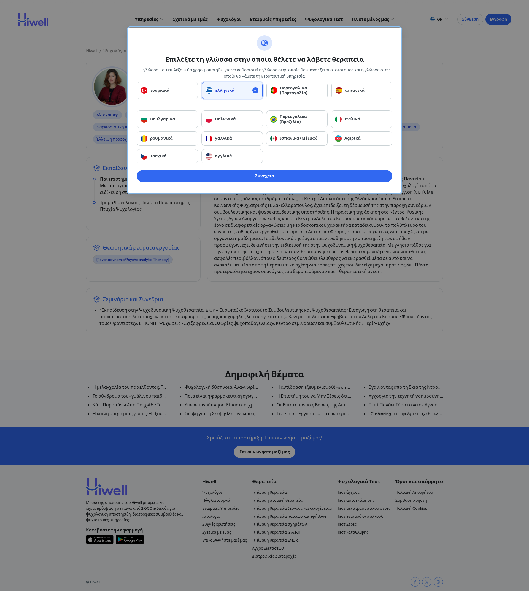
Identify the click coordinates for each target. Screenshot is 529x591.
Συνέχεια (264, 175)
